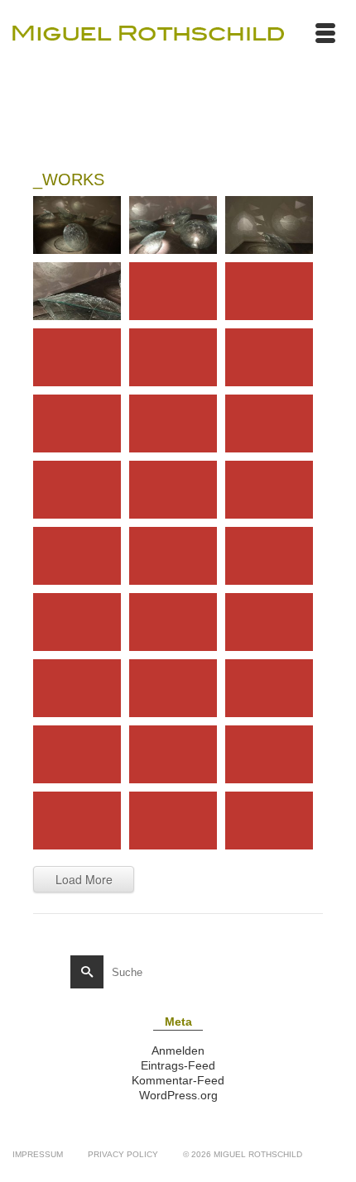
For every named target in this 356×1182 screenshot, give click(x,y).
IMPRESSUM (37, 1154)
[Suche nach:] (166, 971)
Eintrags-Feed (178, 1065)
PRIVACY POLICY (123, 1154)
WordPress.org (178, 1095)
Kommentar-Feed (178, 1080)
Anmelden (178, 1050)
